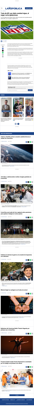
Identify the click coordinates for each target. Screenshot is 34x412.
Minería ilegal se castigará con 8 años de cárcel (14, 290)
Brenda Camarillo (4, 181)
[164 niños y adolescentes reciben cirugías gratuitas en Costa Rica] (17, 193)
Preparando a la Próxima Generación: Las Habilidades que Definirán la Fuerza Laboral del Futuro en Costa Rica (22, 74)
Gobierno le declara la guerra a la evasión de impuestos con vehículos (16, 255)
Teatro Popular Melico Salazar (19, 356)
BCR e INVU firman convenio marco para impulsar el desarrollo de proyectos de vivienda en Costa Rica (21, 78)
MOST (16, 205)
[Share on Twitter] (2, 50)
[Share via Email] (2, 54)
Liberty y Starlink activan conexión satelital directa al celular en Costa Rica (15, 137)
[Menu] (2, 8)
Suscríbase (29, 399)
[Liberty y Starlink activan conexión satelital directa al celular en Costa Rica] (17, 153)
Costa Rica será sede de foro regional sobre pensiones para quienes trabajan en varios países (16, 213)
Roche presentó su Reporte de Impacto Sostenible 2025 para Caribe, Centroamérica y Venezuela (6, 120)
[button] (29, 8)
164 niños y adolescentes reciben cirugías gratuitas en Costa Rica (16, 177)
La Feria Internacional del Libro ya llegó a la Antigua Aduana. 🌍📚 (18, 119)
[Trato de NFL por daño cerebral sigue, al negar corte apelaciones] (17, 30)
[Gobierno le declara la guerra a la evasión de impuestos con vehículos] (17, 271)
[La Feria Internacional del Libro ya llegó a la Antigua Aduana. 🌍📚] (18, 107)
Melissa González (4, 141)
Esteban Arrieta (4, 259)
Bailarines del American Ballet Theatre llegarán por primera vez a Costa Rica (15, 329)
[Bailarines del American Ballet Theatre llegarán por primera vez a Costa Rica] (17, 345)
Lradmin (5, 40)
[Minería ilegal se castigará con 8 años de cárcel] (17, 305)
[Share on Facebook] (2, 48)
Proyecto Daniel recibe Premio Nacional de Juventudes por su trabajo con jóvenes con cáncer (16, 362)
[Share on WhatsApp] (2, 52)
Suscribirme (30, 90)
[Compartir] (2, 56)
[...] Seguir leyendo (23, 206)
